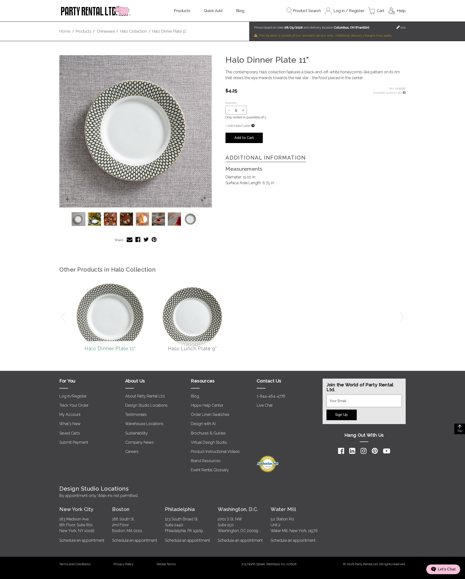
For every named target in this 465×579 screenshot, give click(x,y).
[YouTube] (386, 451)
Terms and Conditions (74, 564)
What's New (70, 423)
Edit (403, 27)
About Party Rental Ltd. (145, 396)
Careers (132, 451)
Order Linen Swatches (210, 414)
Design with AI (203, 423)
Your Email (335, 397)
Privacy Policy (123, 564)
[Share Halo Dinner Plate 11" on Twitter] (146, 239)
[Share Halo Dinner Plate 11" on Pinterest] (154, 239)
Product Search (307, 10)
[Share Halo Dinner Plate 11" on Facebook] (137, 239)
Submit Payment (73, 442)
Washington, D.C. (238, 509)
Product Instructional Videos (215, 451)
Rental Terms (166, 564)
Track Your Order (73, 405)
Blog (240, 10)
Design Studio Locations (146, 405)
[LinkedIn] (352, 451)
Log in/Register (73, 396)
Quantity (230, 103)
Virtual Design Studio (209, 442)
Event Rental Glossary (210, 470)
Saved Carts (69, 433)
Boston (121, 509)
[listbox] (135, 219)
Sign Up (341, 414)
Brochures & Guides (208, 433)
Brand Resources (206, 460)
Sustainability (136, 433)
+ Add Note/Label (237, 126)
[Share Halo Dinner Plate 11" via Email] (129, 239)
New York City (76, 509)
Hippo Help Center (207, 405)
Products (182, 10)
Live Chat (265, 405)
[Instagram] (364, 451)
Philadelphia (180, 509)
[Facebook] (341, 451)
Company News (139, 442)
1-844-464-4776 (271, 396)
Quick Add (213, 10)
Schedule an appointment (81, 540)
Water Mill (283, 509)
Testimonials (136, 414)
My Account (70, 414)
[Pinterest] (375, 451)
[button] (135, 131)
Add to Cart (244, 138)
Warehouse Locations (144, 423)
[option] (78, 219)
